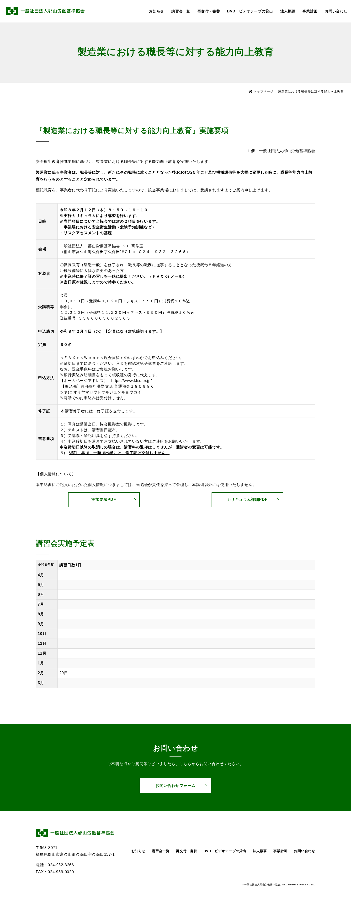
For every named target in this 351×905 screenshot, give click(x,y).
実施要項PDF (103, 499)
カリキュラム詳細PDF (247, 499)
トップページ (263, 91)
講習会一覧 (180, 11)
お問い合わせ (336, 11)
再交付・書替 (208, 11)
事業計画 (310, 11)
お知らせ (156, 11)
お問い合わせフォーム (175, 786)
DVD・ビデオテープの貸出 (250, 11)
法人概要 (287, 11)
